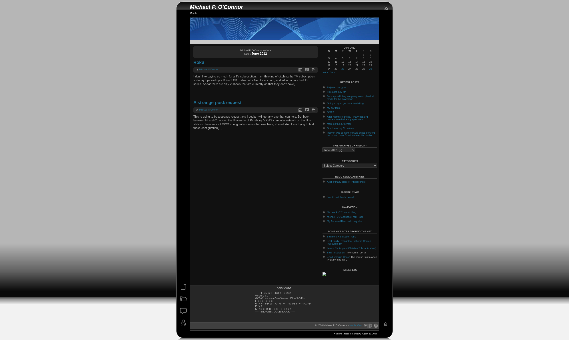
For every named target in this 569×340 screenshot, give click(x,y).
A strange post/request (217, 102)
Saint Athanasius (336, 252)
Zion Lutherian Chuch (338, 257)
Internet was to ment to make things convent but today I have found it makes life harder (351, 134)
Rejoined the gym (336, 87)
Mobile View (355, 325)
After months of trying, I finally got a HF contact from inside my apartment (348, 118)
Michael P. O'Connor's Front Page (345, 216)
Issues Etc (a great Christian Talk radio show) (351, 248)
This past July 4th (336, 92)
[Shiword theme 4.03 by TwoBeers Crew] (368, 325)
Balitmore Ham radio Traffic (341, 236)
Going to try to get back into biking (345, 103)
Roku (198, 62)
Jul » (332, 72)
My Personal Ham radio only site (344, 221)
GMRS (330, 112)
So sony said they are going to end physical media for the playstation (350, 97)
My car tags (333, 108)
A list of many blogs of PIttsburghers (346, 181)
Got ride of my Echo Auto (340, 128)
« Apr (325, 72)
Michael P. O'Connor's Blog (341, 212)
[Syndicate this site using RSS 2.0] (386, 8)
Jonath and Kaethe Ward (340, 197)
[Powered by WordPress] (375, 325)
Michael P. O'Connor (216, 7)
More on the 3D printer (339, 124)
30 (370, 68)
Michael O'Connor (208, 69)
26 (342, 68)
